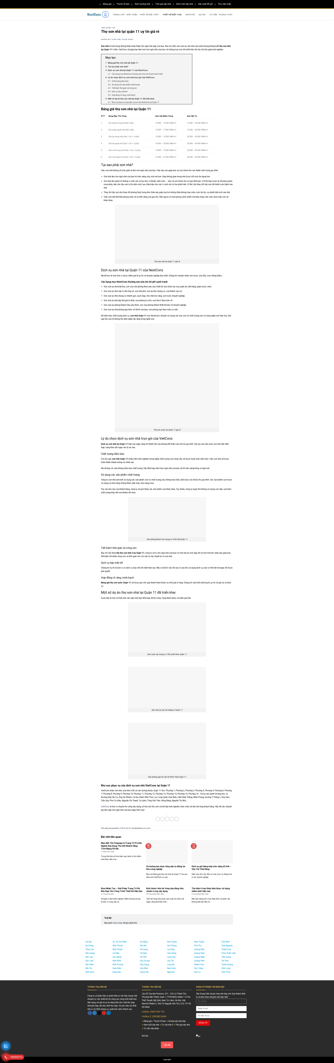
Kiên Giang (172, 942)
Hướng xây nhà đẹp (177, 1021)
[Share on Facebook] (158, 819)
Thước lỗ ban (123, 4)
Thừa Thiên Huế (228, 953)
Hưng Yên (144, 972)
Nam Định (171, 968)
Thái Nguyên (227, 945)
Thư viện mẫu (224, 4)
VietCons (105, 806)
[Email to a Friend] (167, 819)
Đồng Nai (117, 972)
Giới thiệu (132, 14)
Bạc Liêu (89, 960)
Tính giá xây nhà (163, 4)
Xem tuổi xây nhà (184, 4)
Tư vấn (213, 14)
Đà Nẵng (144, 942)
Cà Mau (116, 953)
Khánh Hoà (199, 964)
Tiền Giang (226, 957)
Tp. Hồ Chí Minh (120, 942)
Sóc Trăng (198, 968)
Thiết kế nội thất (149, 14)
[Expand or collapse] (189, 57)
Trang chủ (119, 14)
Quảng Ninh (199, 960)
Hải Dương (145, 960)
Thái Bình (225, 942)
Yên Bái (143, 945)
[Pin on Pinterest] (172, 819)
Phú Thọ (198, 945)
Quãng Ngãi (199, 957)
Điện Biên (117, 968)
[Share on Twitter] (162, 819)
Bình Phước (118, 945)
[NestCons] (98, 14)
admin (130, 39)
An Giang (89, 945)
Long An (170, 964)
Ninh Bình (117, 960)
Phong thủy (225, 14)
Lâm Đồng (171, 953)
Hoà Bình (144, 968)
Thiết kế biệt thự (172, 14)
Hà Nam (143, 953)
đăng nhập (117, 923)
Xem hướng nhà (142, 4)
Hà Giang (144, 949)
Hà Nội (88, 942)
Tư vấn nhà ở (167, 1024)
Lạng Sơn (171, 957)
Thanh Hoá (226, 949)
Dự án (202, 14)
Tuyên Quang (227, 964)
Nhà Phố (190, 14)
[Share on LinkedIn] (176, 819)
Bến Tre (88, 968)
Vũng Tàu (89, 949)
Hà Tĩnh (143, 957)
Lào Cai (170, 960)
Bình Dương (118, 964)
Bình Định (89, 972)
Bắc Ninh (89, 964)
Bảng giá (107, 4)
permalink (146, 828)
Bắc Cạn (89, 957)
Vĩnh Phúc (225, 972)
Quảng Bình (199, 949)
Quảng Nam (199, 953)
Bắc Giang (90, 953)
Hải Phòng (172, 945)
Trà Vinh (225, 960)
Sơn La (197, 972)
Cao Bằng (117, 957)
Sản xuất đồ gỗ (205, 4)
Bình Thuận (118, 949)
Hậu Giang (144, 964)
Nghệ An (171, 972)
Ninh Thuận (199, 942)
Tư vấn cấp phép (151, 1028)
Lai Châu (171, 949)
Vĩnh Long (225, 968)
